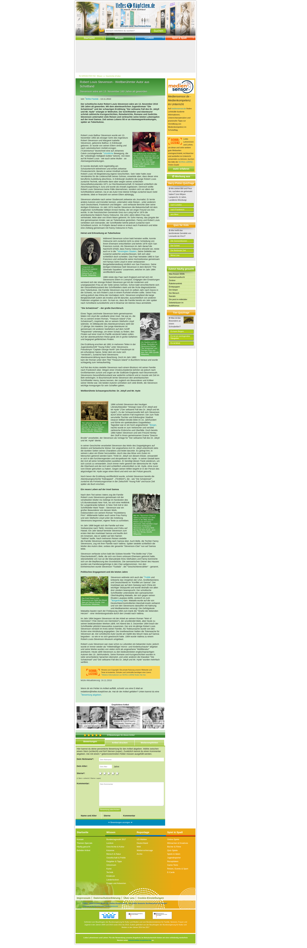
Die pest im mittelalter (178, 299)
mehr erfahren (181, 169)
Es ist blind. (175, 343)
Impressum (83, 898)
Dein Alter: (82, 766)
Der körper (173, 290)
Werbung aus (182, 176)
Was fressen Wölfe (177, 274)
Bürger (153, 425)
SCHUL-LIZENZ (186, 162)
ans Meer (174, 214)
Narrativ (172, 296)
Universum (111, 865)
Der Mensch (174, 293)
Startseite (89, 38)
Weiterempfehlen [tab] (149, 742)
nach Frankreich (177, 210)
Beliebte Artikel (83, 850)
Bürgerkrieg (117, 600)
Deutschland (142, 843)
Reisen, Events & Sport (177, 869)
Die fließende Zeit (178, 250)
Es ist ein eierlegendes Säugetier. (180, 337)
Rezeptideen (172, 861)
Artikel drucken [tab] (120, 742)
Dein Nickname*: (85, 759)
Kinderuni (110, 876)
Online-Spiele (173, 839)
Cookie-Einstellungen (151, 898)
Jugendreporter (174, 858)
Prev (79, 718)
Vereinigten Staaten (127, 251)
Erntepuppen (174, 287)
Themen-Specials (84, 843)
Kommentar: (83, 783)
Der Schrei (175, 246)
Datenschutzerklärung (107, 898)
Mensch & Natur (113, 854)
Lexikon (149, 38)
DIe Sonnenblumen (179, 241)
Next (161, 718)
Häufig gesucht (83, 847)
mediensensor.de (178, 109)
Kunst (109, 869)
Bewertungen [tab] (90, 741)
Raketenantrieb (175, 283)
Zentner (172, 280)
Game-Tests (172, 865)
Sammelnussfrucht (177, 277)
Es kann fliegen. (177, 331)
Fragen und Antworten (116, 883)
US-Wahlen (142, 839)
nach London (176, 205)
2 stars (105, 773)
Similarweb (113, 906)
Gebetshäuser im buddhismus (176, 304)
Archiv (139, 854)
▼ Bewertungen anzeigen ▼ (120, 822)
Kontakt (80, 839)
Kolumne (110, 850)
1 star (101, 773)
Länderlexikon (112, 880)
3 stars (109, 773)
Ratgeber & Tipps (114, 861)
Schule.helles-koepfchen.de (139, 940)
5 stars (117, 773)
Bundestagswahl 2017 (116, 839)
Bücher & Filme (174, 847)
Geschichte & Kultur (113, 76)
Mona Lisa (175, 255)
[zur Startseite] (135, 6)
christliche (108, 153)
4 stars (113, 773)
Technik (109, 872)
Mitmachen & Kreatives (177, 843)
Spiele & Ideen (173, 854)
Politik (147, 577)
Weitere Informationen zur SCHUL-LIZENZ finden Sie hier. (124, 675)
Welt (139, 847)
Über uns (129, 898)
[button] (158, 31)
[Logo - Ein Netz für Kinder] (109, 915)
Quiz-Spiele (172, 850)
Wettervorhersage (145, 850)
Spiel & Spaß (179, 38)
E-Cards (171, 872)
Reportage (143, 832)
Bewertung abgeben (91, 695)
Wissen (119, 38)
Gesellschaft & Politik (116, 858)
